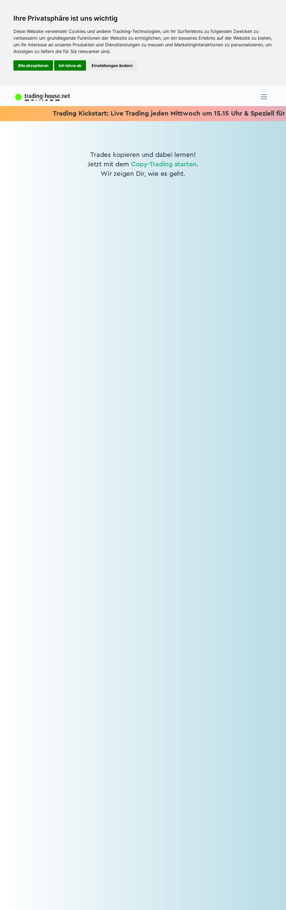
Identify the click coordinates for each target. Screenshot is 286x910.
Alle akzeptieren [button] (33, 65)
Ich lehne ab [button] (70, 65)
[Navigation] (264, 96)
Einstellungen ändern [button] (112, 65)
